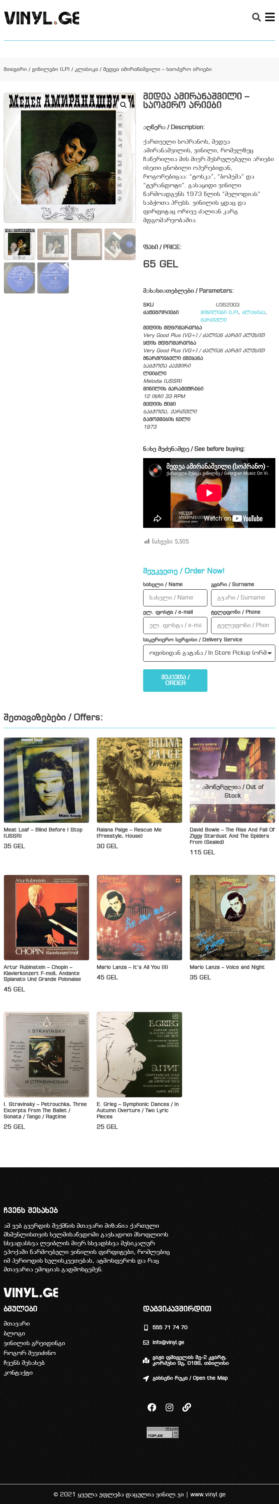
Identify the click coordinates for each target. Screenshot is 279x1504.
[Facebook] (152, 1407)
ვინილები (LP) (51, 69)
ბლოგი (14, 1334)
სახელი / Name (163, 584)
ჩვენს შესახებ (24, 1363)
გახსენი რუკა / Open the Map (190, 1378)
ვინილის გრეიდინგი (34, 1343)
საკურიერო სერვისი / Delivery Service (192, 640)
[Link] (186, 1407)
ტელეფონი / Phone (235, 612)
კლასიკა (86, 69)
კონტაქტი (18, 1373)
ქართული (214, 320)
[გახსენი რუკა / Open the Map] (146, 1378)
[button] (256, 17)
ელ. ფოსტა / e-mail (168, 612)
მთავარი (15, 69)
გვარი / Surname (232, 584)
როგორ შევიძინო (30, 1353)
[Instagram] (169, 1407)
